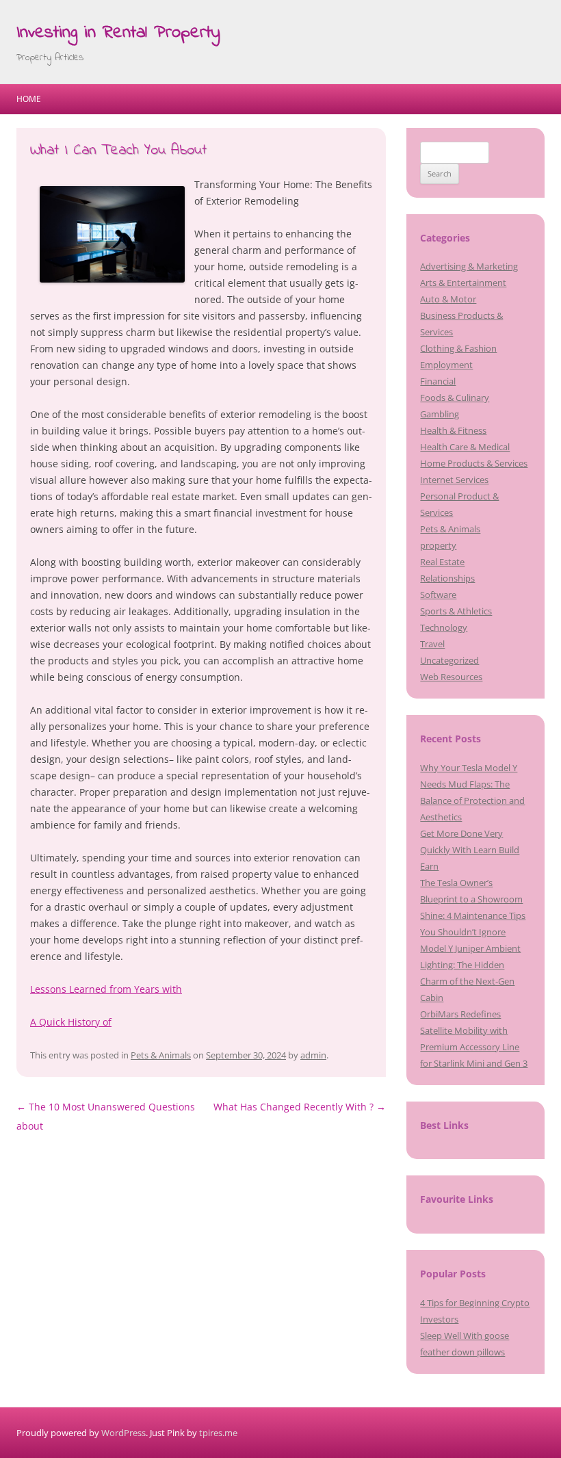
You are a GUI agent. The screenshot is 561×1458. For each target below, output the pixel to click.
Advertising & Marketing (469, 266)
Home (28, 99)
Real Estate (442, 562)
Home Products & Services (473, 463)
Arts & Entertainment (463, 282)
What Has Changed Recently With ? (299, 1106)
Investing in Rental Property (118, 33)
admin (313, 1055)
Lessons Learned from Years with (106, 988)
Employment (446, 365)
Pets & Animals (161, 1055)
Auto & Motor (448, 299)
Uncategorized (449, 660)
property (438, 545)
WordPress (123, 1433)
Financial (438, 381)
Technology (443, 627)
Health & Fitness (453, 430)
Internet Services (454, 479)
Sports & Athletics (456, 611)
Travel (432, 644)
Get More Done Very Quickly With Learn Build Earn (469, 849)
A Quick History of (71, 1021)
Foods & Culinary (454, 397)
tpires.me (218, 1433)
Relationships (447, 578)
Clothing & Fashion (458, 348)
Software (438, 594)
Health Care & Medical (465, 447)
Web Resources (451, 677)
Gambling (439, 414)
